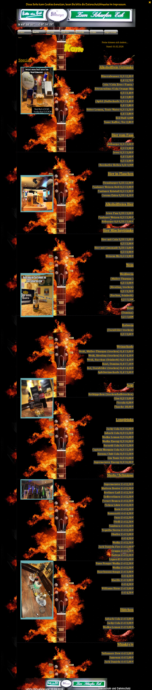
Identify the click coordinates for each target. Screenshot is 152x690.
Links (93, 32)
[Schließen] (149, 2)
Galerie (65, 32)
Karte (36, 32)
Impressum (110, 32)
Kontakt (80, 32)
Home (21, 32)
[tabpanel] (75, 47)
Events (50, 32)
